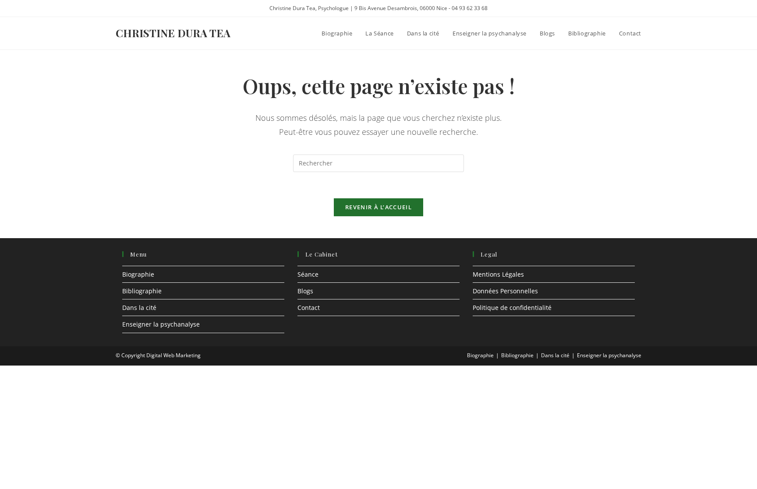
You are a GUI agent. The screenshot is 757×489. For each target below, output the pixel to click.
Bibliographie (142, 291)
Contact (308, 307)
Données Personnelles (505, 291)
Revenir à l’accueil (378, 207)
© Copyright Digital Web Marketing (158, 355)
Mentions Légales (498, 274)
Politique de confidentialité (512, 307)
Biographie (138, 274)
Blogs (305, 291)
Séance (307, 274)
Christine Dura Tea (173, 33)
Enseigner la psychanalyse (161, 324)
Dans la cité (139, 307)
